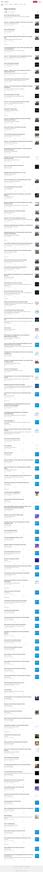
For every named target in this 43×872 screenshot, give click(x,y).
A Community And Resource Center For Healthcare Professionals (16, 581)
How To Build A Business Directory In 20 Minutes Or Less (17, 837)
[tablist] (9, 12)
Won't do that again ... (8, 705)
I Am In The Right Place (9, 823)
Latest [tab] (6, 11)
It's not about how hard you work (10, 531)
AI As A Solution (8, 445)
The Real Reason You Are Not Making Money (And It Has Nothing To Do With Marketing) (17, 404)
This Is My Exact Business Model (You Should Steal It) (16, 79)
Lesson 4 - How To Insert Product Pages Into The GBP (16, 101)
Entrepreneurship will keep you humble (11, 684)
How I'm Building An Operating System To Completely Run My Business (18, 275)
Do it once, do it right (8, 832)
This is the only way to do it (9, 30)
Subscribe (35, 1)
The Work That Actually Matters (11, 610)
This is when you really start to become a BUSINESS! (14, 88)
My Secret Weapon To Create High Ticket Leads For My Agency (19, 460)
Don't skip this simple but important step (12, 181)
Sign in (40, 1)
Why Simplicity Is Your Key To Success (13, 282)
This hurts (6, 736)
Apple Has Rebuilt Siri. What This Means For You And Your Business (17, 194)
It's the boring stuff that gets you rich (11, 23)
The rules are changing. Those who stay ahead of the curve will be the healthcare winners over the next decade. (17, 432)
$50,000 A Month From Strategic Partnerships (15, 544)
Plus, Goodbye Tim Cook (8, 196)
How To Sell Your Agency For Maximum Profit (14, 830)
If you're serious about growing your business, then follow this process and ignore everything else (18, 774)
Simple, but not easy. (8, 546)
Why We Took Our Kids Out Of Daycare (13, 711)
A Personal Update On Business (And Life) (14, 682)
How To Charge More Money (10, 530)
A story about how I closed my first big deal (12, 641)
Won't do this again (7, 802)
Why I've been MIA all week (9, 611)
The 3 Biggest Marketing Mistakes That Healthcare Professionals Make (16, 413)
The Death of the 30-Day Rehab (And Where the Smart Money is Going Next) (18, 352)
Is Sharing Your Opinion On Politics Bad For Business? (16, 482)
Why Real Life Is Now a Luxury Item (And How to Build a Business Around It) (17, 157)
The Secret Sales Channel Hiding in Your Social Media (16, 617)
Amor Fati (6, 634)
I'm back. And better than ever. (10, 574)
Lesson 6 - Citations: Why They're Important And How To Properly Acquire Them (17, 71)
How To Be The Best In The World (11, 94)
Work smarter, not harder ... (9, 277)
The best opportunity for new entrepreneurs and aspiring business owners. (18, 219)
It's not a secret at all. (8, 795)
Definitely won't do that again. (10, 174)
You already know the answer (9, 128)
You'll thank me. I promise (9, 743)
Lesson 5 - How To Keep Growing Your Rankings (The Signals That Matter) (18, 86)
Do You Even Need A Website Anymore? (13, 647)
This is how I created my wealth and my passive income (14, 80)
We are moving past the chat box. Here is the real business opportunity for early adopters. (18, 322)
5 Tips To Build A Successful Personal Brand (14, 134)
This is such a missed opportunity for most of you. (13, 103)
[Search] (38, 12)
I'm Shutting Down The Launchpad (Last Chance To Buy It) (17, 696)
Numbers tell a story (8, 167)
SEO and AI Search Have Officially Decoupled (14, 210)
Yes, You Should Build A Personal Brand (13, 186)
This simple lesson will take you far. (11, 142)
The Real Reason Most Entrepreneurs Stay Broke (15, 600)
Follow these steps (7, 849)
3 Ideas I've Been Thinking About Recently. (14, 499)
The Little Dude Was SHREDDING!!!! (12, 492)
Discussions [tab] (13, 11)
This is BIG (6, 839)
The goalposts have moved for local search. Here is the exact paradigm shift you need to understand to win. (18, 304)
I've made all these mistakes (9, 516)
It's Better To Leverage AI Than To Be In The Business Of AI (17, 475)
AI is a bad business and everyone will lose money (13, 477)
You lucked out (7, 592)
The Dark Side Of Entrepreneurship (12, 734)
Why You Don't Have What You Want (12, 640)
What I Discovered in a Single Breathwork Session (15, 742)
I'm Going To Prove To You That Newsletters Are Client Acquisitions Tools (16, 522)
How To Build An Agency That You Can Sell (14, 787)
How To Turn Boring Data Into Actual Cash (14, 165)
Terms (24, 866)
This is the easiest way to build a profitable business (14, 96)
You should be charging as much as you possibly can (14, 626)
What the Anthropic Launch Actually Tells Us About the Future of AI (18, 319)
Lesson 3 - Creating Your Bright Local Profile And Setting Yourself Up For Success (17, 119)
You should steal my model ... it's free (11, 567)
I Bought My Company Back (10, 109)
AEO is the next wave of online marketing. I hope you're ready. (16, 205)
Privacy (21, 866)
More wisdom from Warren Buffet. (10, 406)
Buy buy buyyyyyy (7, 698)
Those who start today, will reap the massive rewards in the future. (17, 379)
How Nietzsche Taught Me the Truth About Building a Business (16, 632)
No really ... (6, 560)
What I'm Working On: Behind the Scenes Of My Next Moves (18, 718)
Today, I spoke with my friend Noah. (11, 825)
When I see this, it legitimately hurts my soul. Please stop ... (15, 415)
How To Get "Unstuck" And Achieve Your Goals (15, 127)
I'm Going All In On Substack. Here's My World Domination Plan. (17, 393)
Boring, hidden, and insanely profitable (11, 751)
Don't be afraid (7, 662)
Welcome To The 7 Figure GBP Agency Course (14, 218)
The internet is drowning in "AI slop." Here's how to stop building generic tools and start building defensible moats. (18, 293)
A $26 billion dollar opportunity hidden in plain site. (14, 261)
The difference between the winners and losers (13, 39)
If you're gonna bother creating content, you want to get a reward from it (18, 857)
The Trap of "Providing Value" (11, 369)
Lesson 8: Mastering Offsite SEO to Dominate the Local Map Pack (18, 37)
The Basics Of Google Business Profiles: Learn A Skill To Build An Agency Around (18, 361)
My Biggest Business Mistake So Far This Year (15, 172)
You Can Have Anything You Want (12, 438)
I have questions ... (7, 484)
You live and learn (7, 677)
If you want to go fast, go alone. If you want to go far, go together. (16, 16)
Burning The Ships (8, 452)
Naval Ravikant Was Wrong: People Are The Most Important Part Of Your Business (18, 149)
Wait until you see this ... (8, 461)
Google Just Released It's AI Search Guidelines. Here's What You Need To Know (18, 203)
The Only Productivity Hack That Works (13, 771)
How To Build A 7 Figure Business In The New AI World (16, 661)
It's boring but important (9, 719)
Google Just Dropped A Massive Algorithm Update (16, 301)
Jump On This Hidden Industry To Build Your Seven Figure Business (17, 750)
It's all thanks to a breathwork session (11, 110)
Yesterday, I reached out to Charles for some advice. (14, 691)
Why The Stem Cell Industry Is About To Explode (15, 260)
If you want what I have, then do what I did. (12, 135)
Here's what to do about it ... (9, 212)
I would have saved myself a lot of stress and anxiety (14, 50)
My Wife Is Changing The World (11, 558)
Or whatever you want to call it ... (10, 447)
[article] (21, 17)
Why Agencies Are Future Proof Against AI (14, 780)
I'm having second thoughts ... (10, 648)
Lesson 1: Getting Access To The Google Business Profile (17, 179)
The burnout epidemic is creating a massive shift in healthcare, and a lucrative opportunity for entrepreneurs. (17, 312)
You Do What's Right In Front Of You (12, 551)
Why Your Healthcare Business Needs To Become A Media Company (17, 429)
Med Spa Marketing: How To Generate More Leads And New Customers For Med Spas (18, 233)
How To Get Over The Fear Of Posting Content (14, 654)
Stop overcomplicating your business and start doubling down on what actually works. (17, 285)
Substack (17, 870)
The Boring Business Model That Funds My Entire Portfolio (17, 566)
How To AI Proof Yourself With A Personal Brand (15, 267)
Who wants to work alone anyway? (10, 151)
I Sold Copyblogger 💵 (9, 420)
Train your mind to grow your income (11, 759)
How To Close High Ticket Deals (11, 63)
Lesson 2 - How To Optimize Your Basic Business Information (18, 141)
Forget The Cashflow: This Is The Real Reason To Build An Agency (17, 467)
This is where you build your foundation (11, 121)
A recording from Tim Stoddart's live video (12, 363)
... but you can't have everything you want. (12, 440)
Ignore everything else (8, 766)
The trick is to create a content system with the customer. (15, 57)
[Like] (4, 340)
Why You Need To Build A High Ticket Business (15, 624)
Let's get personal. (7, 454)
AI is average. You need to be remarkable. (12, 268)
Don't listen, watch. (7, 524)
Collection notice (27, 866)
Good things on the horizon (9, 809)
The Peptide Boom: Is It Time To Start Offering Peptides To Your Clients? (19, 377)
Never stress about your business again (11, 781)
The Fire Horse (7, 327)
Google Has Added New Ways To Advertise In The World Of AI (18, 225)
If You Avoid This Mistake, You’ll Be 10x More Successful (17, 675)
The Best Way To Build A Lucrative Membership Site (16, 725)
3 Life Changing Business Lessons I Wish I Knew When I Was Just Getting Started (18, 48)
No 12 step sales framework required (11, 64)
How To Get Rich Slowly (9, 29)
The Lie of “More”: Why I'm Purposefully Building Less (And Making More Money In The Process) (18, 344)
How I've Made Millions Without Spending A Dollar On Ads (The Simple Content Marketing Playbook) (17, 507)
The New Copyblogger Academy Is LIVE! (13, 537)
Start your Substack (19, 868)
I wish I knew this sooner (9, 618)
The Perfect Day (8, 689)
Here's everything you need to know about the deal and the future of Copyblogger (17, 423)
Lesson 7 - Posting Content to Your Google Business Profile (18, 56)
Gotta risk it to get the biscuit (9, 329)
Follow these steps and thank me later (11, 726)
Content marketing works (9, 509)
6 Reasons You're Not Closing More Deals (13, 514)
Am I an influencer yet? (8, 188)
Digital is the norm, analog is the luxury (11, 159)
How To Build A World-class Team (12, 15)
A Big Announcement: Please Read (12, 591)
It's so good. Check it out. (9, 539)
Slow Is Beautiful (8, 815)
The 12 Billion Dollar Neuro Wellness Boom (14, 310)
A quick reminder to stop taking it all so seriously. (13, 370)
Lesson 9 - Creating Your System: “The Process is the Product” (18, 22)
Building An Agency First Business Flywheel (14, 384)
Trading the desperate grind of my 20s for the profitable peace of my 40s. (18, 346)
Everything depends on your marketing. (11, 235)
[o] (37, 23)
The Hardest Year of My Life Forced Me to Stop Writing (16, 573)
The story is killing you (8, 670)
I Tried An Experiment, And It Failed (12, 801)
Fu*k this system (7, 712)
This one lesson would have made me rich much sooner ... (15, 602)
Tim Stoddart (11, 25)
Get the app (26, 868)
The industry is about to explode (10, 251)
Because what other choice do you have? (12, 553)
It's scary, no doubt (7, 655)
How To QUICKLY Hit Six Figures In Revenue (14, 847)
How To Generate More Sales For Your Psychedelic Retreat (17, 250)
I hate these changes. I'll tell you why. (11, 226)
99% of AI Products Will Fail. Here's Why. (13, 291)
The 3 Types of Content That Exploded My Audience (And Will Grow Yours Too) (18, 855)
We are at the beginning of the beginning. (12, 337)
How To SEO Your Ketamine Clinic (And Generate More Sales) (18, 243)
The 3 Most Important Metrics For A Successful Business (17, 764)
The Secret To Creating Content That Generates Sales (16, 794)
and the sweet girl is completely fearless (11, 493)
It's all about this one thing (9, 788)
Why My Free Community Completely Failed (14, 704)
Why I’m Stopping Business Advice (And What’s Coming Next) (18, 808)
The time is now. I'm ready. (9, 395)
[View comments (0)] (14, 26)
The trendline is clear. (8, 354)
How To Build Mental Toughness (11, 757)
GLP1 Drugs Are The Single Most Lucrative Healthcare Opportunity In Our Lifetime (16, 335)
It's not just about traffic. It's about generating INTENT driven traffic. (17, 244)
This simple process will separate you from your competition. (16, 73)
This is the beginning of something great (12, 583)
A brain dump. (7, 500)
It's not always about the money (10, 469)
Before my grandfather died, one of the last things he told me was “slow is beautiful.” (18, 817)
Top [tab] (8, 11)
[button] (2, 4)
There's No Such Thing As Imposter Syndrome (15, 668)
